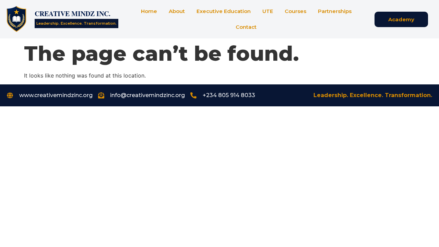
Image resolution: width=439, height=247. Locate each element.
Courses (295, 11)
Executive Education (224, 11)
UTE (267, 11)
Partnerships (335, 11)
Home (149, 11)
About (177, 11)
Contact (246, 27)
